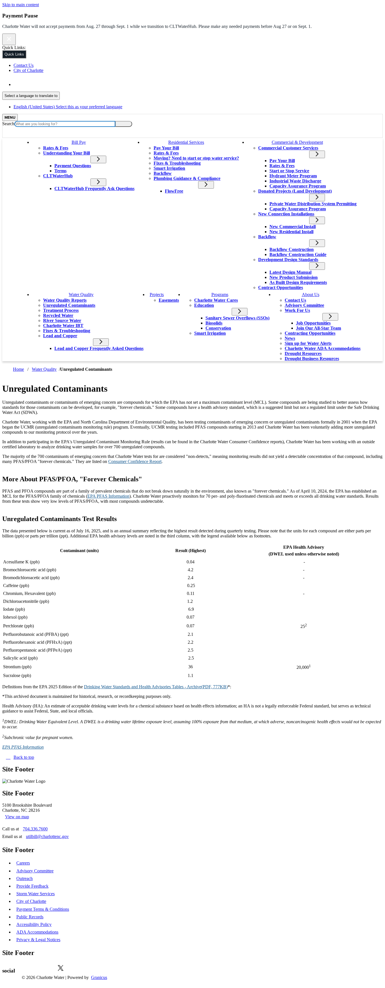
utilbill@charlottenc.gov (47, 836)
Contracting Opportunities (310, 333)
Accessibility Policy (34, 924)
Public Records (29, 916)
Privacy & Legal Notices (38, 939)
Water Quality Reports (65, 300)
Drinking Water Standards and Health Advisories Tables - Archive (156, 686)
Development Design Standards (288, 259)
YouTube (77, 968)
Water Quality (81, 294)
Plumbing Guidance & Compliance (187, 178)
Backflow (163, 173)
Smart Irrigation (169, 168)
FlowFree (174, 191)
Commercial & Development (297, 142)
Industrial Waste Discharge (295, 180)
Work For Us (297, 310)
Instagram (93, 968)
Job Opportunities (313, 323)
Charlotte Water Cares (216, 300)
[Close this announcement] (9, 39)
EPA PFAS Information (108, 496)
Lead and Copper (60, 335)
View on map (17, 816)
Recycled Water (58, 315)
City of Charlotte (31, 901)
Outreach (24, 878)
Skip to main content (20, 4)
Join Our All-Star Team (318, 328)
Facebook (27, 968)
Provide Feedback (32, 886)
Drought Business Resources (312, 358)
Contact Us (295, 300)
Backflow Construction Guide (297, 254)
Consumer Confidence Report (134, 461)
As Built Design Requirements (298, 282)
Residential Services (186, 142)
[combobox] (31, 96)
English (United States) (68, 84)
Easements (169, 300)
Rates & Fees (55, 147)
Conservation (218, 328)
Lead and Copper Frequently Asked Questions (98, 348)
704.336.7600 (35, 828)
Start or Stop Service (289, 170)
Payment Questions (72, 165)
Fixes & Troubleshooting (177, 163)
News (290, 338)
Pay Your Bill (166, 147)
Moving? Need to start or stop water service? (196, 158)
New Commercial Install (292, 226)
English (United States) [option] (68, 106)
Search (8, 123)
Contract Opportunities (280, 287)
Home (18, 369)
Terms (60, 170)
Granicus (99, 977)
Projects (157, 294)
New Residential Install (291, 231)
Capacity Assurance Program (297, 186)
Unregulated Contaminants (69, 305)
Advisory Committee (304, 305)
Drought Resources (303, 353)
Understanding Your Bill (66, 153)
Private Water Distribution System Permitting (313, 203)
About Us (310, 294)
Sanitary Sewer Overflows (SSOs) (237, 318)
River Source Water (62, 320)
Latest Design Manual (290, 272)
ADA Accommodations (37, 932)
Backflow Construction (291, 249)
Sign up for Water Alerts (308, 343)
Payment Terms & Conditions (42, 909)
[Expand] (95, 141)
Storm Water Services (35, 893)
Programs (219, 294)
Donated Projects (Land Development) (295, 191)
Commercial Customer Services (288, 147)
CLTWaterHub (58, 175)
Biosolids (213, 323)
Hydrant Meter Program (293, 175)
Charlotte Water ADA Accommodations (322, 348)
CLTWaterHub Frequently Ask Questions (94, 188)
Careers (23, 863)
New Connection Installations (286, 213)
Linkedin (44, 968)
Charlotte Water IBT (63, 325)
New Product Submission (293, 277)
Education (204, 305)
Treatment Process (61, 310)
